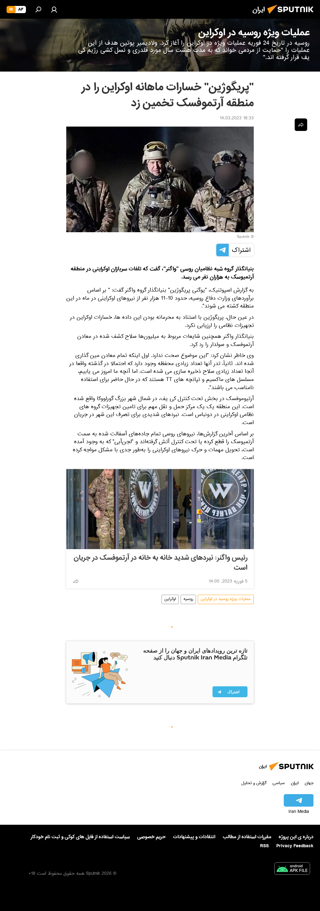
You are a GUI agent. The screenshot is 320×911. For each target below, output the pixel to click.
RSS (264, 846)
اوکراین (170, 599)
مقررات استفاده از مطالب (247, 837)
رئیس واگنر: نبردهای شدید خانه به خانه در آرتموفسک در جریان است (161, 563)
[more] (76, 581)
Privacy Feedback (294, 846)
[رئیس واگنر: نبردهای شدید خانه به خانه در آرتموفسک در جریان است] (160, 509)
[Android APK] (292, 869)
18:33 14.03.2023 (237, 118)
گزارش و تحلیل (254, 783)
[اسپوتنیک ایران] (292, 15)
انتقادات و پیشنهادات (194, 837)
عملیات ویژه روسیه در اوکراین (226, 599)
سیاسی (278, 783)
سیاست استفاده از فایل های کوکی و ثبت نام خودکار (80, 837)
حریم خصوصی (151, 837)
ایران (294, 783)
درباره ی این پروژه (296, 837)
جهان (309, 783)
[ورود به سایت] (54, 9)
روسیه (188, 599)
